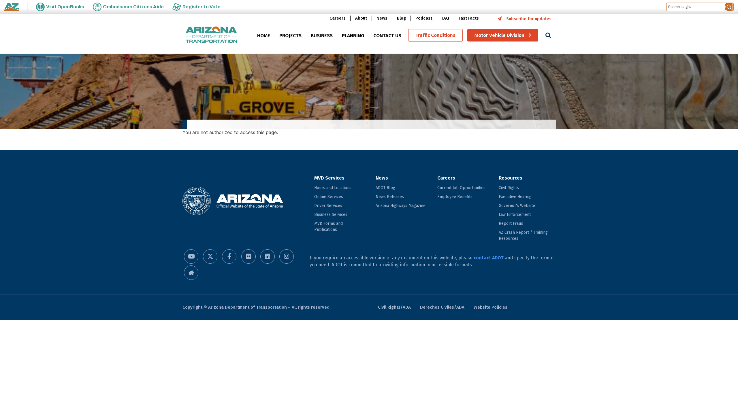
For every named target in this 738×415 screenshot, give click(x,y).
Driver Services (328, 205)
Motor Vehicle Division (499, 35)
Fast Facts (469, 18)
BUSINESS (322, 36)
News (381, 18)
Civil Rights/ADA (394, 307)
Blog (401, 18)
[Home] (211, 35)
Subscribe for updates (528, 18)
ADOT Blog (385, 187)
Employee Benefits (454, 196)
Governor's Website (517, 205)
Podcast (423, 18)
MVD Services (329, 178)
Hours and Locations (332, 187)
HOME (263, 36)
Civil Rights (509, 187)
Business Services (330, 214)
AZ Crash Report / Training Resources (523, 235)
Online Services (328, 196)
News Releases (390, 196)
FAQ (445, 18)
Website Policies (490, 307)
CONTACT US (387, 36)
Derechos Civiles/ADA (442, 307)
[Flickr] (248, 256)
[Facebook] (229, 256)
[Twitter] (210, 256)
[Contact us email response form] (191, 272)
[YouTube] (191, 256)
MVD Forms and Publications (328, 226)
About (361, 18)
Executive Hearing (515, 196)
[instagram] (286, 256)
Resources (510, 178)
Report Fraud (511, 223)
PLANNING (353, 36)
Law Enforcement (515, 214)
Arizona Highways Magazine (401, 205)
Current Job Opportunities (461, 187)
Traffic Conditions (435, 35)
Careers (338, 18)
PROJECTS (290, 36)
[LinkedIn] (267, 256)
